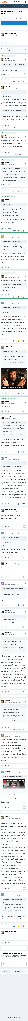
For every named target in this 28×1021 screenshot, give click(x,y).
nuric (6, 582)
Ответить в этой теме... (10, 963)
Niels (6, 302)
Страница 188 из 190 (14, 27)
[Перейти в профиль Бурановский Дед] (2, 34)
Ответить (14, 23)
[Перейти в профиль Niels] (2, 303)
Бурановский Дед (10, 33)
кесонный (8, 417)
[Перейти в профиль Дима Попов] (2, 347)
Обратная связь (11, 1017)
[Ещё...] (25, 34)
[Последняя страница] (26, 28)
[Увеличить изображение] (14, 378)
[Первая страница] (2, 28)
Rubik (6, 236)
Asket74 (4, 17)
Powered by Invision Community (14, 1018)
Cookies (18, 1017)
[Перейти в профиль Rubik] (2, 236)
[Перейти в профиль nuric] (2, 583)
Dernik (7, 58)
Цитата (9, 43)
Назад (5, 27)
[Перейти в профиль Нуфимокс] (2, 772)
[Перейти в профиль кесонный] (2, 417)
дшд (16, 168)
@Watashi (4, 140)
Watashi (7, 86)
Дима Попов (8, 346)
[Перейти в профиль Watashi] (2, 87)
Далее (22, 27)
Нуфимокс (8, 771)
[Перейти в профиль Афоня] (2, 163)
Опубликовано (12, 35)
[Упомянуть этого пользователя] (2, 43)
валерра (17, 776)
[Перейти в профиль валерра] (2, 817)
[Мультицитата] (6, 43)
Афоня (7, 162)
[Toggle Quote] (3, 64)
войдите (18, 956)
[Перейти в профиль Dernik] (2, 59)
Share (6, 971)
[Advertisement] (14, 997)
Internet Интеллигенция (15, 18)
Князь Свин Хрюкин (19, 64)
